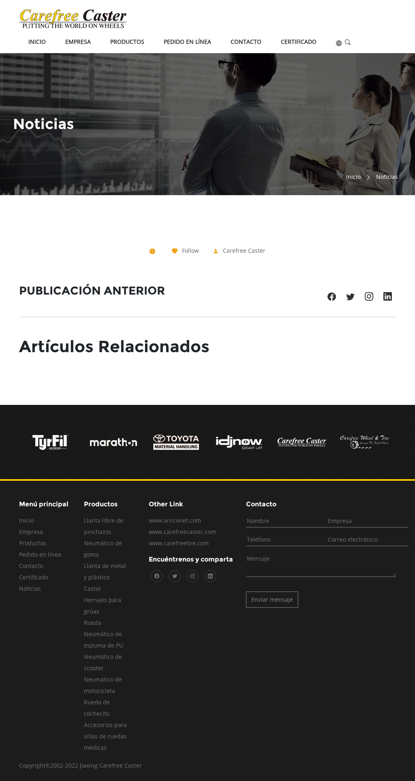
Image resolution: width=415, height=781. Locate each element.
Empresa (78, 41)
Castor (92, 588)
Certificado (299, 41)
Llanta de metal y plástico (105, 571)
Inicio (37, 41)
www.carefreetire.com (179, 543)
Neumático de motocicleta (103, 685)
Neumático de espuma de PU (103, 639)
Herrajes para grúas (102, 605)
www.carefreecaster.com (182, 532)
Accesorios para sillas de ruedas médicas (105, 736)
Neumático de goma (103, 548)
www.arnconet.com (175, 520)
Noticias (30, 588)
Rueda (92, 622)
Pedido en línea (187, 41)
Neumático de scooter (103, 662)
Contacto (246, 41)
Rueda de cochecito (97, 707)
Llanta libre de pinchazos (103, 526)
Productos (127, 41)
